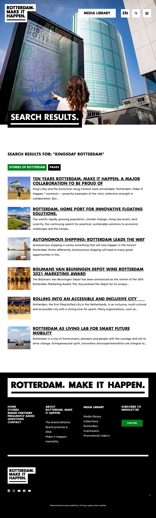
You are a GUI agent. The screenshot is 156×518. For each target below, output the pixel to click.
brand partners (20, 413)
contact (14, 422)
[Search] (134, 13)
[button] (9, 491)
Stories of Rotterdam (27, 167)
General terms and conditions (64, 505)
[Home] (23, 475)
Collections (90, 421)
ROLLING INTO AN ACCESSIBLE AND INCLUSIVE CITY (89, 299)
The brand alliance (58, 422)
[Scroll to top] (150, 495)
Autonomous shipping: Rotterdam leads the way (89, 240)
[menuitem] (98, 13)
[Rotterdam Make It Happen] (20, 13)
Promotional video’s (96, 435)
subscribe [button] (132, 423)
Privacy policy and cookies (93, 505)
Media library (92, 416)
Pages (54, 167)
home (12, 407)
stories (13, 410)
